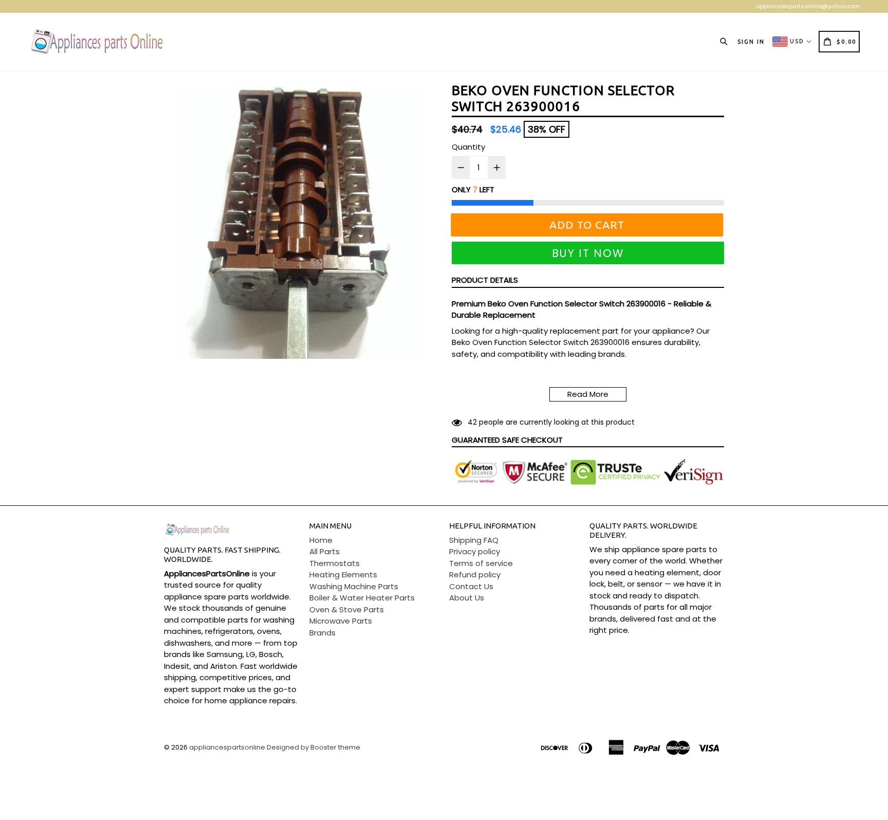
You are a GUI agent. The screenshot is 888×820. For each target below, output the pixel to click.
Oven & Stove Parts (346, 609)
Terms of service (481, 563)
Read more (587, 394)
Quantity (468, 146)
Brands (322, 632)
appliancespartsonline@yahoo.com (808, 6)
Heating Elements (343, 574)
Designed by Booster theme (313, 747)
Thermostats (334, 563)
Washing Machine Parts (353, 586)
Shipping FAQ (473, 540)
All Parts (324, 551)
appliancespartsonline (227, 747)
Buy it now (588, 253)
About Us (466, 597)
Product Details (485, 280)
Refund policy (475, 574)
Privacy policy (474, 551)
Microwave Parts (340, 620)
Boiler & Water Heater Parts (362, 597)
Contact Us (471, 586)
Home (320, 540)
